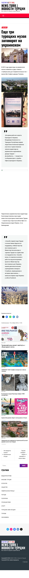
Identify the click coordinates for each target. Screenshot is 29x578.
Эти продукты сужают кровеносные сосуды (7, 453)
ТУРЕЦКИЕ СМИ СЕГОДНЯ (8, 509)
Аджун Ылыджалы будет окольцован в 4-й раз (14, 418)
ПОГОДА (3, 494)
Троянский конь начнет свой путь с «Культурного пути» (13, 346)
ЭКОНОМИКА (5, 517)
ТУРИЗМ (3, 513)
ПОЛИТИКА (4, 498)
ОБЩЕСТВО (4, 487)
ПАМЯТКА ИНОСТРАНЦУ (7, 491)
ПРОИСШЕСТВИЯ (6, 502)
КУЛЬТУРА (5, 27)
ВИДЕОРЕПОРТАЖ (6, 476)
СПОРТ (3, 506)
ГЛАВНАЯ (25, 562)
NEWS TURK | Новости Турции (13, 7)
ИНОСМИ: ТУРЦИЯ (6, 479)
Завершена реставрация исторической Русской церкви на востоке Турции (14, 441)
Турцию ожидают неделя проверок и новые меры (22, 454)
